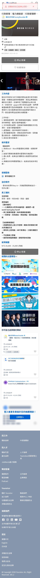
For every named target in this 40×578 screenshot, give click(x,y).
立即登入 (20, 417)
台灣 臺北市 (8, 42)
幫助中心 (23, 496)
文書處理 (11, 50)
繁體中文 (5, 539)
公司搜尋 (23, 474)
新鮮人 (17, 50)
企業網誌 (23, 477)
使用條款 (5, 557)
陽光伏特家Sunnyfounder (16, 17)
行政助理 (8, 352)
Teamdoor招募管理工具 (28, 457)
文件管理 (22, 50)
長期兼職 (15, 352)
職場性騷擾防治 (26, 500)
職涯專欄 (5, 477)
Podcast (5, 481)
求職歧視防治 (7, 504)
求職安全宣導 (7, 553)
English (4, 542)
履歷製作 (5, 474)
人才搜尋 (23, 452)
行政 (6, 50)
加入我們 (5, 496)
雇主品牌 (5, 456)
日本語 (4, 546)
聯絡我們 (23, 493)
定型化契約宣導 (8, 565)
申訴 (30, 496)
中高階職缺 (24, 440)
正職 (5, 39)
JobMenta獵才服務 (9, 462)
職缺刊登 (5, 452)
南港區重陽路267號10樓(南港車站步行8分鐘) (19, 45)
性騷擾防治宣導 (8, 500)
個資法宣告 (6, 561)
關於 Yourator (7, 493)
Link (3, 334)
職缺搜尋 (5, 440)
